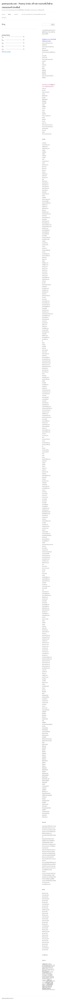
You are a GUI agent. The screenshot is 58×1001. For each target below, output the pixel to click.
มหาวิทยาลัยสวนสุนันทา (47, 724)
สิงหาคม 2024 (45, 936)
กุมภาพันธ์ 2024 (45, 947)
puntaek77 (44, 500)
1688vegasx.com (45, 148)
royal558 (44, 522)
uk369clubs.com (45, 639)
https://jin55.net (45, 92)
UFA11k (43, 617)
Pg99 (53, 969)
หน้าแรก (3, 14)
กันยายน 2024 (45, 935)
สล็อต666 (44, 753)
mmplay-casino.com (46, 417)
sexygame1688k (45, 553)
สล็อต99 (44, 762)
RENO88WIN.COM (46, 511)
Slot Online (44, 566)
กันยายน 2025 (45, 913)
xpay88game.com (46, 668)
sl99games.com (45, 562)
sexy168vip (44, 548)
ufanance (44, 633)
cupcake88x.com (46, 253)
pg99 (43, 63)
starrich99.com (45, 591)
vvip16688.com (45, 653)
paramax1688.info (46, 444)
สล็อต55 (44, 749)
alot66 (43, 195)
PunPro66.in (45, 493)
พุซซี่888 (44, 106)
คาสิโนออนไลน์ (45, 686)
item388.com (45, 339)
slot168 (43, 90)
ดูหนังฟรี (44, 70)
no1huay (44, 433)
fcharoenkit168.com (46, 284)
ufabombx (44, 628)
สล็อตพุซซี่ (44, 768)
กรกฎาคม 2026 (45, 895)
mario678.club (45, 402)
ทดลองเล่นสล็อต (45, 697)
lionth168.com (45, 370)
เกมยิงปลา (44, 788)
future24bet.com (46, 301)
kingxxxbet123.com (46, 362)
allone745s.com (45, 193)
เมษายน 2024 (45, 944)
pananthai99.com (46, 442)
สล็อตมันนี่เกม (45, 769)
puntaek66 (44, 499)
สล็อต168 (44, 73)
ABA (43, 179)
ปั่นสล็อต (44, 713)
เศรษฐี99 (44, 809)
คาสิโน (43, 684)
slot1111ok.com (45, 568)
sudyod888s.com (46, 593)
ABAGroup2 (44, 181)
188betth (44, 155)
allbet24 (44, 119)
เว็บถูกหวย (44, 797)
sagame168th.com (46, 533)
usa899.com (44, 640)
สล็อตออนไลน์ (45, 773)
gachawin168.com (46, 304)
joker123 (44, 48)
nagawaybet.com (46, 424)
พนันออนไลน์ (45, 718)
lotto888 (44, 382)
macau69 (44, 395)
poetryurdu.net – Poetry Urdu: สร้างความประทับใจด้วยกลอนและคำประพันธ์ (27, 5)
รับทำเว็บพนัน (45, 729)
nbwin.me (44, 428)
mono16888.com (46, 421)
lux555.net (44, 386)
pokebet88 (44, 484)
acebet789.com (45, 186)
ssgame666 (44, 588)
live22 (43, 66)
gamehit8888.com (46, 306)
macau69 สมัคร (45, 397)
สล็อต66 (44, 77)
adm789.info (45, 190)
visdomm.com (45, 651)
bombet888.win (45, 232)
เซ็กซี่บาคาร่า (45, 791)
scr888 (43, 542)
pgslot (43, 104)
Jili (42, 341)
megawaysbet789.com (47, 408)
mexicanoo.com (45, 411)
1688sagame (45, 146)
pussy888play (45, 504)
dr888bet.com (45, 262)
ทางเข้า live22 (45, 700)
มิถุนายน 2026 (45, 897)
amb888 (44, 197)
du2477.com (45, 266)
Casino (43, 246)
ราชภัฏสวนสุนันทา (46, 731)
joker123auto (45, 350)
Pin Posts (4, 17)
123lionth (44, 143)
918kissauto (44, 173)
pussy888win (45, 506)
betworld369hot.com (47, 224)
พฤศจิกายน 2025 (45, 909)
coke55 (43, 252)
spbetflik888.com (46, 577)
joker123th (44, 351)
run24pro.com (45, 528)
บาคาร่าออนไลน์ (45, 709)
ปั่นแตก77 (44, 717)
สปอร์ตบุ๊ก (44, 737)
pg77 (43, 453)
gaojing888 (44, 308)
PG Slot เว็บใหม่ (45, 450)
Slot (43, 564)
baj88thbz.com (45, 212)
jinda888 (44, 346)
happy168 (44, 321)
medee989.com (45, 404)
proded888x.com (46, 488)
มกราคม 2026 (45, 906)
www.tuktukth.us (46, 664)
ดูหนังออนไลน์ (45, 50)
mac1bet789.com (46, 393)
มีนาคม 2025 (45, 924)
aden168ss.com (45, 188)
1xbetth (44, 157)
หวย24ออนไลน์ (45, 786)
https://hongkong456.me (47, 75)
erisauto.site (45, 273)
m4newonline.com (46, 390)
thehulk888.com (45, 604)
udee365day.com (46, 615)
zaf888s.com (45, 675)
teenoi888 (44, 600)
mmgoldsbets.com (46, 415)
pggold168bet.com (46, 459)
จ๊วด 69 (43, 688)
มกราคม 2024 (45, 949)
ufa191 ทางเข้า (45, 619)
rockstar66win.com (46, 520)
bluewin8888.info (46, 230)
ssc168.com (44, 584)
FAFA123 (44, 281)
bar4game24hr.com (46, 213)
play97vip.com (45, 480)
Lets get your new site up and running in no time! (34, 14)
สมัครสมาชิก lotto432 (47, 738)
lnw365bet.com (45, 377)
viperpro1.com (45, 644)
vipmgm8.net (45, 648)
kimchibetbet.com (46, 359)
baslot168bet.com (46, 217)
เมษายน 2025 (45, 922)
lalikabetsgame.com (46, 366)
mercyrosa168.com (46, 410)
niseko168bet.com (46, 430)
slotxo (43, 110)
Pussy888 (44, 502)
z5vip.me (44, 673)
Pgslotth (44, 479)
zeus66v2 (44, 678)
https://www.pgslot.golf (47, 59)
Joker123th (44, 969)
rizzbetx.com (45, 517)
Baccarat (44, 210)
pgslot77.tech (45, 471)
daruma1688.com (46, 255)
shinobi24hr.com (46, 559)
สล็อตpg (44, 764)
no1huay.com (45, 435)
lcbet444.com (45, 368)
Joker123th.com (45, 353)
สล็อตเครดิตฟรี (45, 775)
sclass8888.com (45, 540)
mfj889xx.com (45, 413)
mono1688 (44, 419)
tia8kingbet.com (45, 608)
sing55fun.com (45, 560)
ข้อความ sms (45, 682)
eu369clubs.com (45, 279)
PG (42, 446)
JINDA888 (44, 103)
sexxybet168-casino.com (47, 544)
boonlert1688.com (46, 237)
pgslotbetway (45, 128)
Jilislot (43, 342)
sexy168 (44, 546)
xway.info (44, 669)
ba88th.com (44, 204)
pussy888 (44, 55)
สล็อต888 (44, 101)
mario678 (44, 401)
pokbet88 (44, 482)
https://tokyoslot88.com (47, 126)
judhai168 (44, 355)
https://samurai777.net (47, 124)
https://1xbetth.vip (46, 115)
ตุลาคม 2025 (45, 911)
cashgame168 (45, 244)
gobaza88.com (45, 317)
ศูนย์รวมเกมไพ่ (45, 735)
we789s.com (45, 655)
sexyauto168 (45, 550)
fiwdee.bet (44, 286)
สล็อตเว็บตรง (45, 95)
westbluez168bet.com (47, 657)
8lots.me (44, 170)
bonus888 (44, 235)
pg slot (43, 121)
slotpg (43, 112)
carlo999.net (45, 242)
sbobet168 (44, 537)
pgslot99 (44, 473)
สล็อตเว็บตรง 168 (45, 778)
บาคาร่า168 (44, 57)
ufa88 (43, 620)
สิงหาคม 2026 (45, 893)
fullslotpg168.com (46, 295)
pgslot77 (44, 61)
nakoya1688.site (45, 426)
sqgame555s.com (46, 580)
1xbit (43, 159)
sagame (44, 530)
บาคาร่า (43, 108)
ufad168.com (45, 629)
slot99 (43, 93)
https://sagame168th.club (48, 46)
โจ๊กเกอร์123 (44, 817)
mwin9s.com (45, 422)
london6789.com (46, 379)
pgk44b (43, 464)
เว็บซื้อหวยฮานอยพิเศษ (47, 795)
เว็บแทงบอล (44, 806)
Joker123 (44, 348)
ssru (43, 589)
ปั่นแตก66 (44, 715)
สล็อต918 (44, 758)
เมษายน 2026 (45, 900)
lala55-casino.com (46, 364)
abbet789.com (45, 183)
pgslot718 (44, 468)
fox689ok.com (45, 290)
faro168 (43, 282)
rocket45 (44, 519)
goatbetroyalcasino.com (47, 313)
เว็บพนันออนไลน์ (45, 800)
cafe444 (43, 241)
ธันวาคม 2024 (45, 929)
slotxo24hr (44, 573)
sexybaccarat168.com (47, 551)
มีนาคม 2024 (45, 946)
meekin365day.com (46, 406)
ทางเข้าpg (44, 704)
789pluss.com (45, 164)
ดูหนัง (43, 68)
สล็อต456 (44, 748)
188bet (43, 153)
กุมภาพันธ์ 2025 (45, 926)
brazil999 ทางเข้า (45, 239)
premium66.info (45, 486)
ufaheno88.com (45, 631)
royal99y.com (45, 524)
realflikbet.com (45, 510)
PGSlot (43, 466)
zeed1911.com (45, 677)
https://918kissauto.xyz (47, 43)
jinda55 (43, 344)
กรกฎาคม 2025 (45, 917)
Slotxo (43, 571)
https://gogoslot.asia (46, 133)
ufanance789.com (46, 635)
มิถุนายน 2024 (45, 940)
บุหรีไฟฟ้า (44, 711)
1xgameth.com (45, 161)
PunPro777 (44, 495)
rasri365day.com (45, 508)
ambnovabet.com (46, 199)
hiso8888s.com (45, 328)
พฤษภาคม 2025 (45, 920)
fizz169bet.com (45, 288)
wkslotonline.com (46, 660)
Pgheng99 (44, 460)
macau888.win (45, 399)
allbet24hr (44, 192)
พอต (43, 720)
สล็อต (43, 742)
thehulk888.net (45, 606)
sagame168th (45, 531)
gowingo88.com (45, 319)
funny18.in (44, 299)
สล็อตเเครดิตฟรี (45, 780)
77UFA (43, 163)
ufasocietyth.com (46, 637)
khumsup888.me (46, 357)
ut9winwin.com (45, 642)
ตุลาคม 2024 (45, 933)
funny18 (44, 297)
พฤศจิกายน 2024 (45, 931)
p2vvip (43, 440)
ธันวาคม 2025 (45, 907)
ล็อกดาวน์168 (45, 733)
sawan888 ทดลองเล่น (46, 535)
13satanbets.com (46, 144)
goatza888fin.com (46, 315)
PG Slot (43, 448)
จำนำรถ (44, 689)
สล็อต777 (44, 755)
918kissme (44, 175)
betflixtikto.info (45, 221)
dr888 (43, 261)
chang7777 (44, 248)
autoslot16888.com (46, 202)
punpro (43, 490)
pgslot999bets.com (46, 475)
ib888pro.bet (45, 335)
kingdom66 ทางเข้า (46, 361)
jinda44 (43, 97)
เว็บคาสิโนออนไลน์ (46, 793)
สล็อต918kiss (45, 760)
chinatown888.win (46, 250)
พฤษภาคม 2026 (45, 898)
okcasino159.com (46, 439)
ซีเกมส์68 (44, 691)
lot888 (43, 381)
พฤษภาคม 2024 (45, 942)
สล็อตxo (44, 766)
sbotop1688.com (46, 539)
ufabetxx (44, 626)
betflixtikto (44, 219)
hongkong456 (45, 330)
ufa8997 (44, 622)
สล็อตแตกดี (44, 782)
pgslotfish (44, 477)
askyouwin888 (45, 201)
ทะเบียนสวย (44, 698)
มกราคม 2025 (45, 927)
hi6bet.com (44, 324)
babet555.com (45, 208)
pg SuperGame (45, 451)
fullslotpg (44, 64)
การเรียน (44, 680)
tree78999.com (45, 613)
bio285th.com (45, 228)
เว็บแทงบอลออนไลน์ (46, 807)
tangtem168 (45, 599)
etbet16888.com (45, 277)
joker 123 (44, 123)
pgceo (43, 457)
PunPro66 (44, 491)
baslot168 (44, 215)
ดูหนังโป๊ (44, 113)
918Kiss (43, 172)
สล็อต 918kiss (45, 744)
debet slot (44, 257)
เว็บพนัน (44, 798)
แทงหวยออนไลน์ (45, 813)
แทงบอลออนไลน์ (45, 811)
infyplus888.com (45, 337)
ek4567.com (44, 270)
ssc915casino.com (46, 586)
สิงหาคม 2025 (45, 915)
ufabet (43, 624)
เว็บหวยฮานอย (45, 804)
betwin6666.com (45, 222)
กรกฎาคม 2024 (45, 938)
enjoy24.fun (44, 272)
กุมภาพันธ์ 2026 (45, 904)
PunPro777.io (45, 497)
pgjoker (43, 462)
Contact (16, 14)
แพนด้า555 (44, 815)
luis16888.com (45, 384)
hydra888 (44, 333)
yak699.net (44, 671)
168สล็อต (44, 152)
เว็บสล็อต (44, 802)
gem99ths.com (45, 310)
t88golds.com (45, 597)
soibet (43, 575)
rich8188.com (45, 515)
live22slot (44, 375)
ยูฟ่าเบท (43, 726)
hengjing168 (45, 322)
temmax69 (44, 602)
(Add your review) (6, 51)
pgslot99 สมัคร (48, 973)
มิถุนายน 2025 (45, 918)
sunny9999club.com (46, 595)
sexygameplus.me (46, 555)
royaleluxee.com (45, 526)
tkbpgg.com (44, 611)
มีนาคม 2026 (45, 902)
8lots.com (44, 166)
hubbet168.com (45, 331)
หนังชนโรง (44, 44)
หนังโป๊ (43, 784)
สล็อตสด (44, 771)
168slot (43, 150)
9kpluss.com (45, 177)
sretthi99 (44, 582)
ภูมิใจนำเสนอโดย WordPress (8, 998)
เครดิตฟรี (44, 789)
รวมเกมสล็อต (45, 728)
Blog (9, 14)
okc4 (43, 437)
